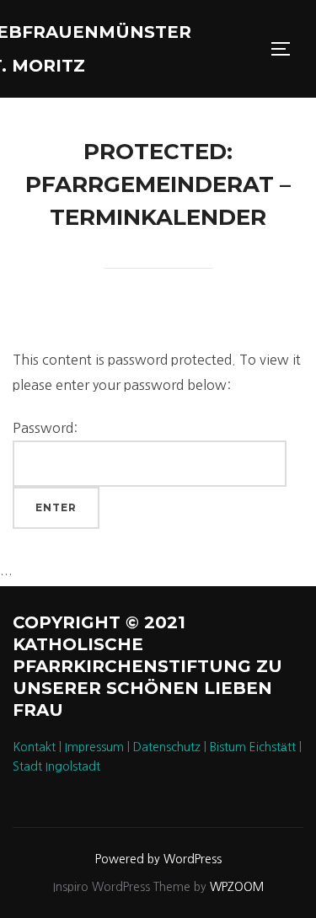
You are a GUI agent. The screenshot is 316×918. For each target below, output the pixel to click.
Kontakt (34, 747)
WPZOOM (237, 887)
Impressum (94, 747)
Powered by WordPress (158, 859)
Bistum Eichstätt (253, 747)
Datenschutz (167, 747)
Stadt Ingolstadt (56, 766)
